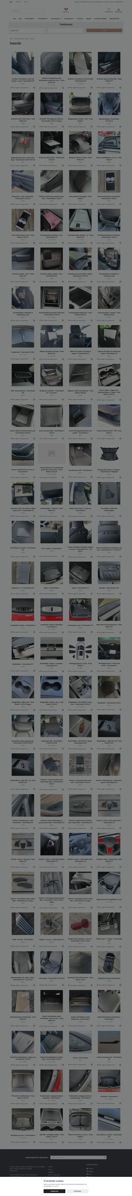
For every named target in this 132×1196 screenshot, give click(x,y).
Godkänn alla (54, 1191)
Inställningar (77, 1191)
